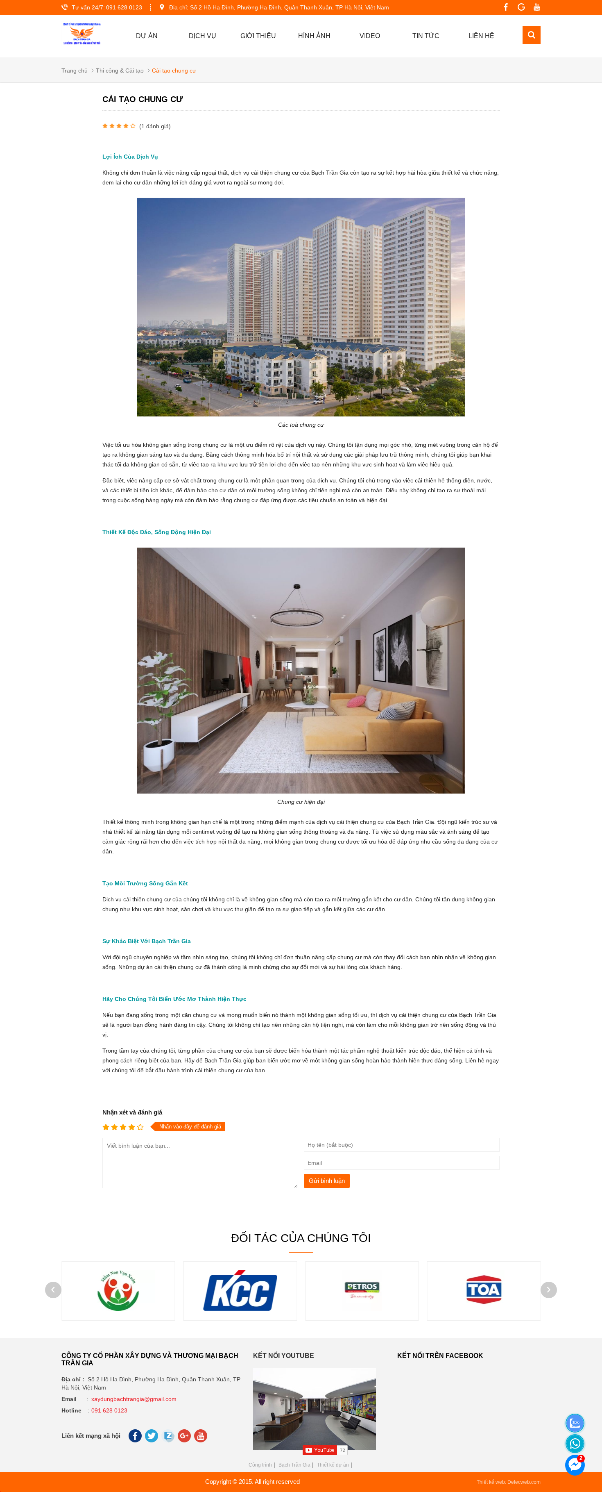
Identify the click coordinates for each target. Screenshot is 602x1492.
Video (370, 35)
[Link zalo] (168, 1440)
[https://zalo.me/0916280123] (564, 1412)
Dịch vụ (202, 35)
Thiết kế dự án (333, 1465)
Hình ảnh (314, 35)
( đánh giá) (155, 126)
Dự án (147, 35)
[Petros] (240, 1309)
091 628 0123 (124, 7)
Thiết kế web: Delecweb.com (509, 1482)
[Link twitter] (152, 1438)
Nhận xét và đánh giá (132, 1112)
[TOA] (362, 1309)
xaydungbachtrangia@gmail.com (134, 1399)
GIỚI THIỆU (258, 35)
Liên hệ (481, 35)
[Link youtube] (535, 7)
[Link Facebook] (503, 7)
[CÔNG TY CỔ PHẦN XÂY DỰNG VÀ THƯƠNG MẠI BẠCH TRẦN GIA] (81, 34)
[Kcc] (118, 1309)
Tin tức (425, 35)
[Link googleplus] (519, 7)
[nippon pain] (484, 1309)
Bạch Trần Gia (294, 1465)
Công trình (260, 1465)
